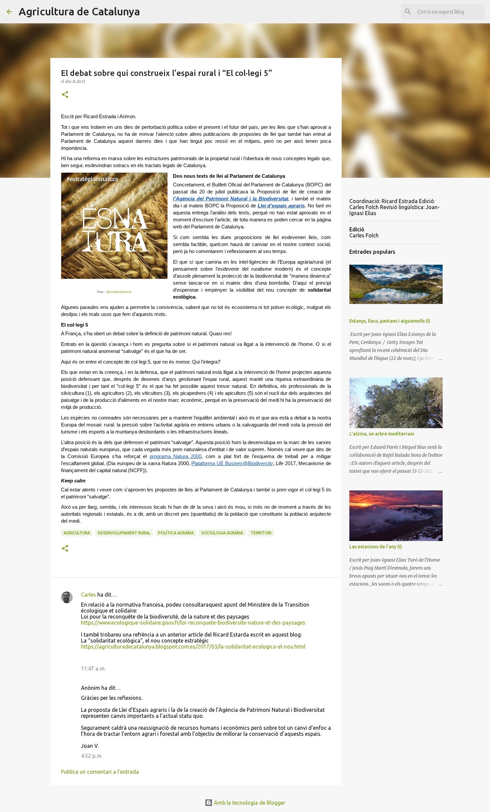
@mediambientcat (118, 292)
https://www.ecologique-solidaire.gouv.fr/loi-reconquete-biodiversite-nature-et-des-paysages (193, 623)
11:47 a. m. (93, 669)
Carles (88, 595)
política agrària (176, 533)
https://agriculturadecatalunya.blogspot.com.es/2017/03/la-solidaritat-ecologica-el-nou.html (193, 647)
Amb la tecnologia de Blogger (249, 803)
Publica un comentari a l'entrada (100, 772)
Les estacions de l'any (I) (375, 546)
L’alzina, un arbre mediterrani (381, 433)
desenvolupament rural (124, 533)
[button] (65, 95)
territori (261, 533)
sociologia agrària (222, 533)
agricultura (77, 533)
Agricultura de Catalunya (79, 11)
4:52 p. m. (92, 756)
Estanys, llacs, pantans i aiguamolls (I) (389, 321)
